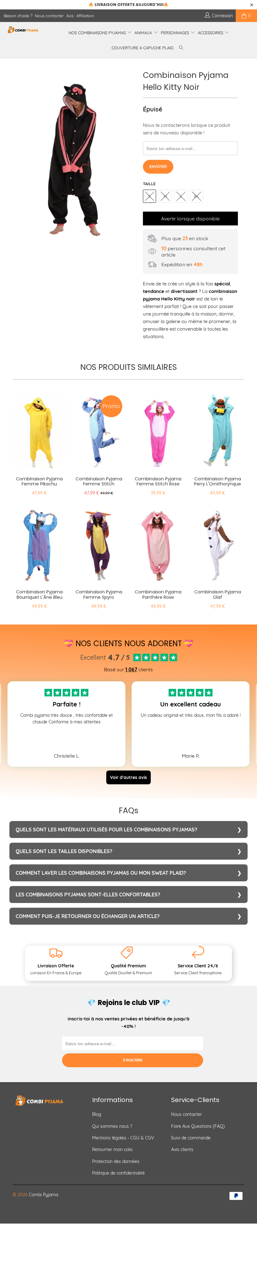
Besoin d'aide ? (18, 15)
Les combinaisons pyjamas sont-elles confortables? (88, 894)
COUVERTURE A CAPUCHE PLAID (142, 47)
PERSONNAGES (175, 32)
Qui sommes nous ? (112, 1126)
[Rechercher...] (181, 48)
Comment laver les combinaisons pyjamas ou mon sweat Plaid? (101, 873)
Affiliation (85, 15)
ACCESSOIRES (211, 32)
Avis (70, 15)
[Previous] (19, 157)
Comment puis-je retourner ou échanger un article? (88, 916)
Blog (96, 1114)
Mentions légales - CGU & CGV (123, 1138)
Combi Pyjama (43, 1194)
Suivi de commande (191, 1138)
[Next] (130, 157)
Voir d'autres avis (128, 777)
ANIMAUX (143, 32)
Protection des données (115, 1161)
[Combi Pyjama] (23, 30)
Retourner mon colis (112, 1149)
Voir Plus (66, 735)
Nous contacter (49, 15)
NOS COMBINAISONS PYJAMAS (98, 32)
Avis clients (182, 1149)
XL (196, 196)
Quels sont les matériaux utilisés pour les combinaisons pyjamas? (106, 829)
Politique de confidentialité (118, 1173)
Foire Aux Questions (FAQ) (198, 1126)
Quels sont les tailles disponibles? (64, 851)
